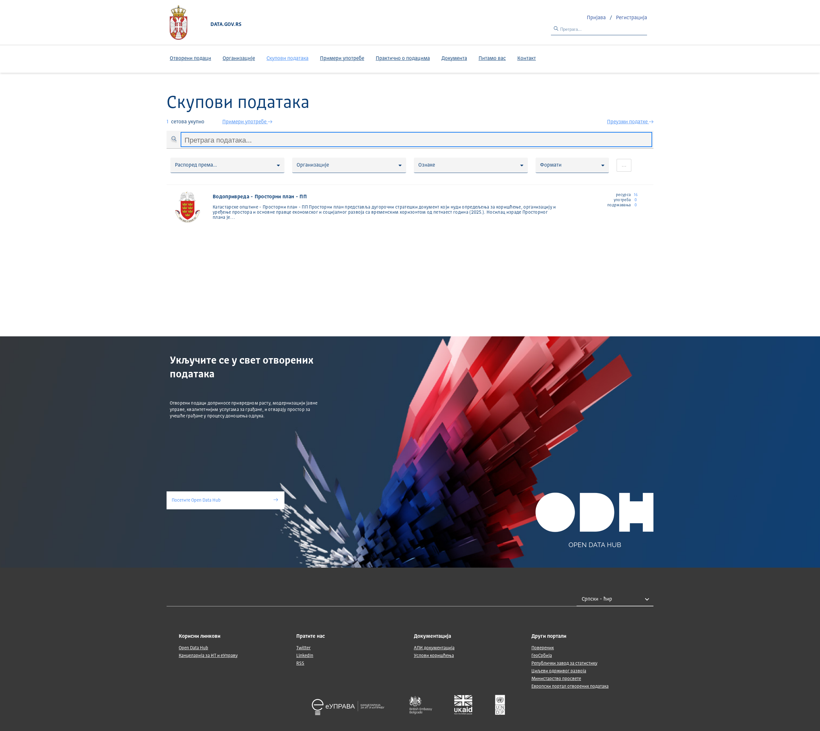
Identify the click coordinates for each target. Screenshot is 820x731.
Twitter (303, 648)
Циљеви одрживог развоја (558, 671)
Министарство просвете (556, 679)
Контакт (526, 58)
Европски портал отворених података (570, 686)
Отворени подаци (190, 58)
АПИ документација (434, 648)
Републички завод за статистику (564, 663)
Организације (239, 58)
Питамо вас (492, 58)
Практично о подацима (403, 58)
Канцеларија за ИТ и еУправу (208, 655)
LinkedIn (304, 655)
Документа (454, 58)
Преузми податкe (628, 122)
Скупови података (287, 58)
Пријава (597, 18)
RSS (300, 663)
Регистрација (631, 18)
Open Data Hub (193, 648)
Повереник (542, 648)
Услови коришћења (434, 655)
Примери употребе (342, 58)
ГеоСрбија (541, 655)
